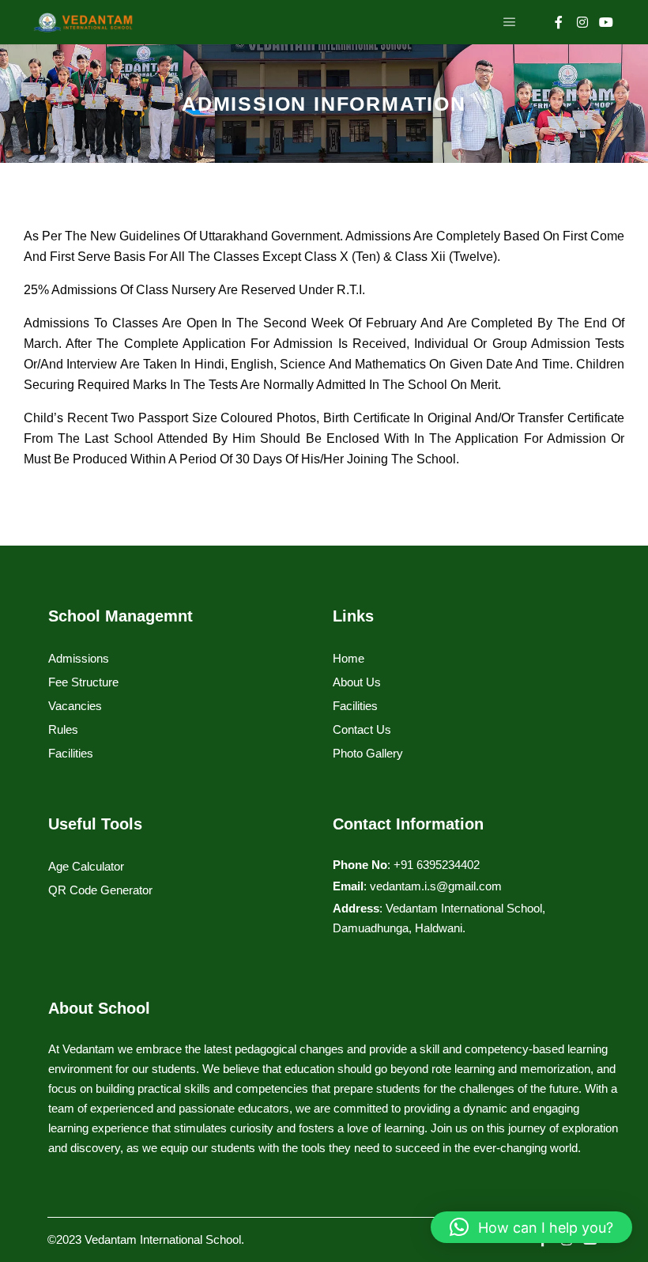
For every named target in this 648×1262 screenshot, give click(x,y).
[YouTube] (606, 22)
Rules (63, 729)
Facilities (70, 753)
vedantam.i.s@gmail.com (436, 886)
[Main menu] (509, 22)
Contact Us (362, 729)
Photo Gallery (368, 753)
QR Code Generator (100, 890)
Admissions (78, 658)
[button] (531, 1227)
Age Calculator (86, 866)
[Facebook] (558, 22)
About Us (357, 682)
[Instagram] (582, 22)
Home (348, 658)
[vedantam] (83, 22)
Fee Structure (83, 682)
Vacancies (75, 705)
